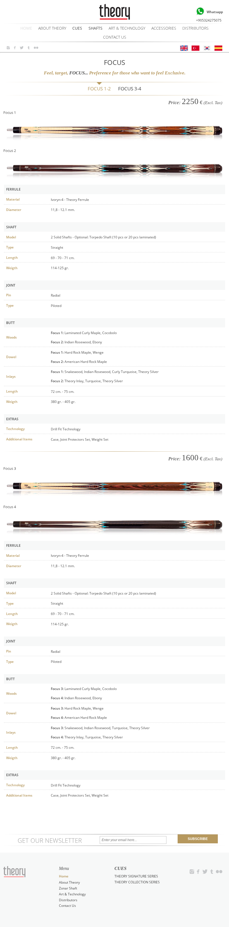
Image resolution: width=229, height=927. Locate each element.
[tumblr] (28, 48)
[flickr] (36, 48)
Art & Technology (127, 28)
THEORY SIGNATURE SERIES (136, 876)
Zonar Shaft (68, 888)
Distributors (195, 28)
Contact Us (114, 37)
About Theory (52, 28)
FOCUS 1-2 (99, 88)
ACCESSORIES (163, 28)
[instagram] (8, 48)
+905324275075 (209, 16)
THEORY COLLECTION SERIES (137, 882)
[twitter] (21, 48)
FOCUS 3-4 (129, 88)
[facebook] (15, 48)
